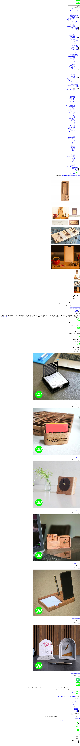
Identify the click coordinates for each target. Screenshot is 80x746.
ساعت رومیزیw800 (76, 509)
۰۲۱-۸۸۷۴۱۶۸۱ (73, 173)
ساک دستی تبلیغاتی (74, 21)
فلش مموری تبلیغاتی (71, 56)
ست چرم (73, 64)
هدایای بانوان (75, 41)
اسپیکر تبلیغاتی (72, 58)
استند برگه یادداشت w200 (75, 401)
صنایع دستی (75, 72)
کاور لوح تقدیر (75, 30)
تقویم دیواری (72, 14)
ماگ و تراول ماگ (72, 35)
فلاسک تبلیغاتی (72, 36)
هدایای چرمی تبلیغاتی (73, 62)
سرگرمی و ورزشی (74, 54)
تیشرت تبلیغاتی (72, 38)
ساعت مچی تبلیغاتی (71, 20)
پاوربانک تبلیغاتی (72, 57)
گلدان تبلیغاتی (72, 34)
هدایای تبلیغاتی (77, 175)
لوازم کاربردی (75, 45)
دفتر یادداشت (75, 47)
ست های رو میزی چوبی (71, 317)
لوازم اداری (75, 46)
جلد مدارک (76, 29)
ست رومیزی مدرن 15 (75, 673)
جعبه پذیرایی (75, 70)
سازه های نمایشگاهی (74, 81)
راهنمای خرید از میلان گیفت (72, 85)
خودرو (76, 50)
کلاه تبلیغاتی (73, 39)
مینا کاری (73, 75)
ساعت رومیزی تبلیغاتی (70, 19)
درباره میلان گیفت (74, 84)
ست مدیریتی (72, 16)
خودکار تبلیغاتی (75, 22)
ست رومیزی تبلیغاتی (74, 71)
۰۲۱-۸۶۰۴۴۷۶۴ (60, 696)
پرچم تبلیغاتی (75, 77)
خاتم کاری (73, 74)
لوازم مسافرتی (75, 49)
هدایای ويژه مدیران (74, 15)
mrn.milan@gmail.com (72, 692)
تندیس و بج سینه (74, 42)
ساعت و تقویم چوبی (76, 562)
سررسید (73, 11)
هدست (74, 60)
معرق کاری (73, 76)
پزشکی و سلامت (74, 48)
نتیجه (79, 6)
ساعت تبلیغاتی (75, 17)
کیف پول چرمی (72, 67)
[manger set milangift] (65, 205)
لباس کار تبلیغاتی (74, 37)
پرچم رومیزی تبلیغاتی (71, 79)
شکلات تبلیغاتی (75, 51)
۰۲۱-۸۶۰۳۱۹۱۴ (73, 696)
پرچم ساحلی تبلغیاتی (71, 80)
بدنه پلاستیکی (72, 24)
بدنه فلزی (73, 25)
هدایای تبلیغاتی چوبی (66, 175)
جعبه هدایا (76, 44)
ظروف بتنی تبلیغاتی (71, 32)
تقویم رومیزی (72, 12)
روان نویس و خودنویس (71, 26)
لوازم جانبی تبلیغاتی (71, 61)
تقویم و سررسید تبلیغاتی (73, 10)
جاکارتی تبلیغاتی (74, 28)
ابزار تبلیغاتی (75, 40)
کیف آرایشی (73, 68)
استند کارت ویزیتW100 (75, 456)
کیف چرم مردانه (72, 66)
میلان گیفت (5, 316)
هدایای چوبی (75, 69)
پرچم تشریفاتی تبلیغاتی (70, 78)
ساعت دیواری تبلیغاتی (71, 18)
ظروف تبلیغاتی (75, 31)
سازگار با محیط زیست (73, 52)
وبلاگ (77, 86)
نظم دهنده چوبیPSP (76, 618)
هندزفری (73, 59)
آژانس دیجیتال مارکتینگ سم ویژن (61, 720)
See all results (77, 7)
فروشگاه (72, 175)
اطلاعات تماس (75, 82)
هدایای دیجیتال (75, 55)
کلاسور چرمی (72, 65)
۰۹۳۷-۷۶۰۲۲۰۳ (73, 693)
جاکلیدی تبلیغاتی (74, 27)
